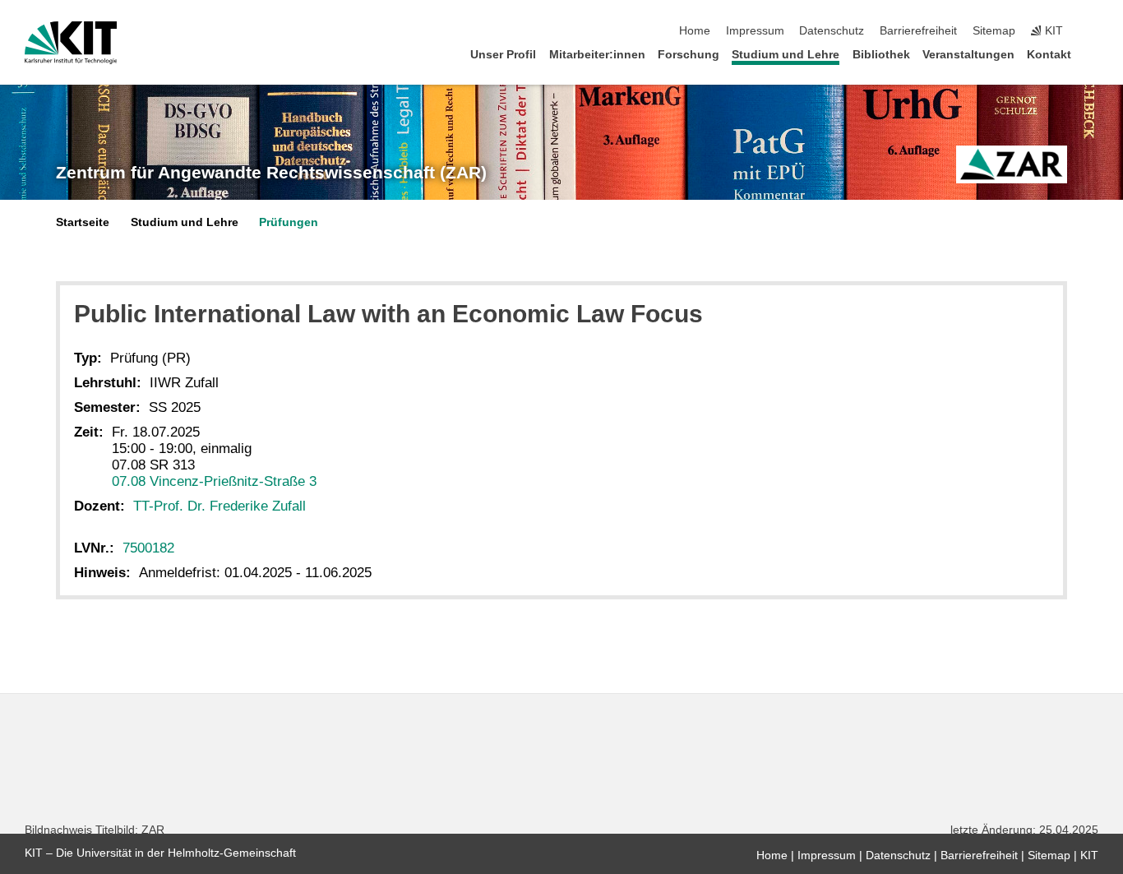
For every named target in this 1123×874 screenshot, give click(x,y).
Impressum (755, 31)
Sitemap (994, 31)
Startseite (82, 222)
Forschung (688, 55)
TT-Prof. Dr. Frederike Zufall (219, 506)
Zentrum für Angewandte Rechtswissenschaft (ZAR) (271, 173)
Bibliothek (881, 55)
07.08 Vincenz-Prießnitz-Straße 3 (214, 481)
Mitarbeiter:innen (597, 55)
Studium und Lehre (785, 55)
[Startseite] (1093, 54)
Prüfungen (288, 222)
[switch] (1093, 31)
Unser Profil (503, 55)
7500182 (148, 548)
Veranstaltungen (968, 55)
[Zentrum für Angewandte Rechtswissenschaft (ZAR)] (1011, 164)
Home (694, 31)
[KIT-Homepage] (71, 42)
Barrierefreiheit (918, 31)
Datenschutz (831, 31)
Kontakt (1049, 55)
